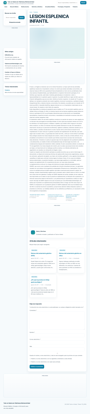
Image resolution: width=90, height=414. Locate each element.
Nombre (32, 332)
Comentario (33, 310)
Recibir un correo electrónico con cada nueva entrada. (45, 362)
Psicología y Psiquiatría (64, 6)
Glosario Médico (14, 6)
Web (31, 346)
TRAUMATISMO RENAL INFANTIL (37, 194)
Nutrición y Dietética (37, 6)
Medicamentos (25, 6)
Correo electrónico (35, 339)
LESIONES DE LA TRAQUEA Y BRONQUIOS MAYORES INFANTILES (73, 196)
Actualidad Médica (50, 6)
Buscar (83, 2)
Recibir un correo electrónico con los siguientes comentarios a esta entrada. (51, 358)
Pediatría (75, 6)
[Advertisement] (15, 38)
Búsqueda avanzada (14, 22)
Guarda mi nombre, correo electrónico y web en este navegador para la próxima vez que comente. (56, 355)
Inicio (5, 6)
